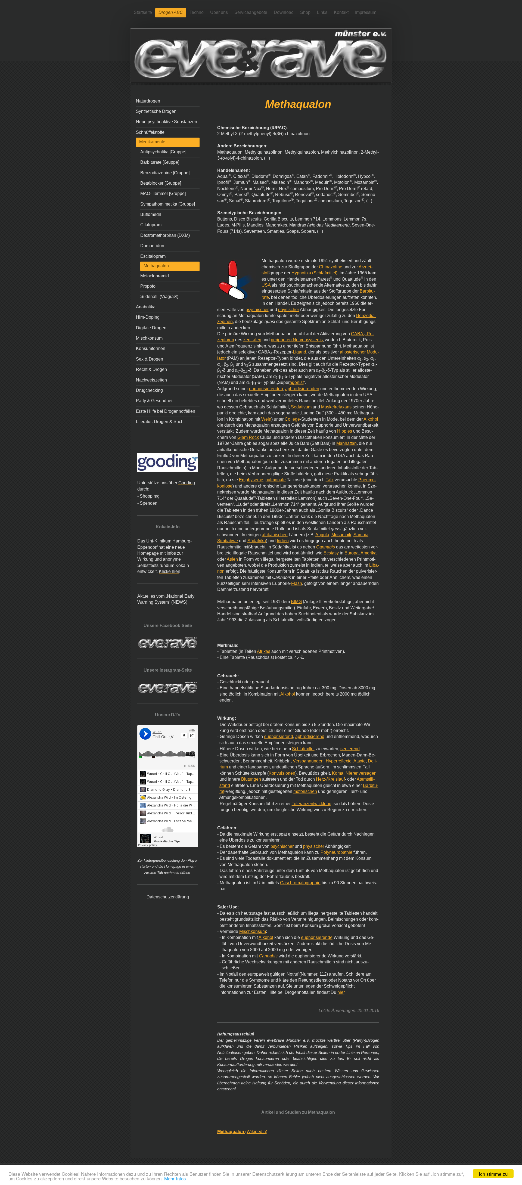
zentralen (252, 339)
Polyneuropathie (336, 852)
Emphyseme (251, 479)
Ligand (299, 352)
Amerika (369, 553)
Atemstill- (366, 779)
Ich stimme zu (493, 1173)
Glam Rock (248, 437)
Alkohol (370, 419)
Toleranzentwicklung (311, 803)
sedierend (350, 748)
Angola (322, 534)
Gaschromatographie (300, 882)
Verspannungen (308, 761)
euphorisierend (278, 736)
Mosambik (341, 534)
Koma (337, 773)
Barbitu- (370, 785)
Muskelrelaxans (336, 407)
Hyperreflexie (339, 761)
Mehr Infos (175, 1178)
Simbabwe (227, 540)
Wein (266, 419)
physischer (288, 309)
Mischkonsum (252, 931)
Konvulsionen (282, 773)
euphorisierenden (266, 388)
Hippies (344, 431)
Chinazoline (330, 267)
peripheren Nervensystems (297, 339)
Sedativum (301, 407)
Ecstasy (331, 553)
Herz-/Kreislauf (330, 779)
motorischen (305, 791)
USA (266, 285)
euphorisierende (317, 937)
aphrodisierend (309, 736)
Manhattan (346, 443)
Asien (232, 559)
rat (221, 791)
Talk (330, 479)
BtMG (296, 601)
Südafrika (256, 540)
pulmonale (275, 479)
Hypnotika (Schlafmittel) (314, 273)
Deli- (372, 761)
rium (223, 767)
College (292, 419)
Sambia (360, 534)
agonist (297, 382)
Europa (351, 553)
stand (224, 785)
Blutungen (251, 779)
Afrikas (263, 651)
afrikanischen (275, 534)
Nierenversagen (361, 773)
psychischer (257, 309)
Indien (283, 540)
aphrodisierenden (302, 388)
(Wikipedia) (242, 1131)
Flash (296, 583)
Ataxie (359, 761)
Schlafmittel (303, 748)
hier (340, 992)
